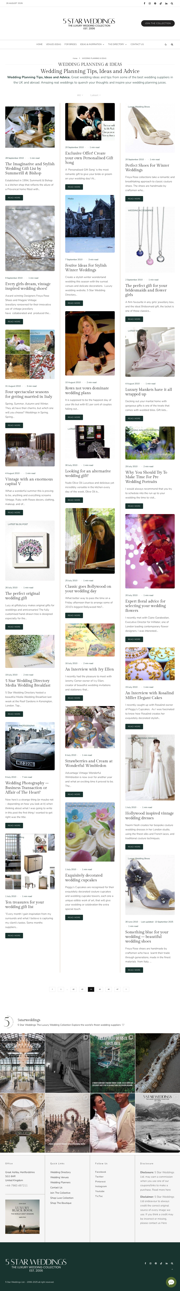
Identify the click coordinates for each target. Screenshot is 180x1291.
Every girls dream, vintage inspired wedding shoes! (28, 286)
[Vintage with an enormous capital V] (30, 449)
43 (82, 989)
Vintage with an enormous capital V (29, 481)
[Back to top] (172, 1269)
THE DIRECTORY (116, 44)
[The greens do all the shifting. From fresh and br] (22, 1063)
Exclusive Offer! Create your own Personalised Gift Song (89, 158)
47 (117, 989)
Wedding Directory (60, 1172)
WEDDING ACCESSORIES (140, 210)
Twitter (99, 1176)
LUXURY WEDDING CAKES (81, 806)
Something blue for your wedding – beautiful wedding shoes (146, 937)
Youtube (100, 1191)
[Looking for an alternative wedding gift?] (90, 441)
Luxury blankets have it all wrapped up (148, 391)
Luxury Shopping (16, 107)
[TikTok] (161, 3)
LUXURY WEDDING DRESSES (142, 738)
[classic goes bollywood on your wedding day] (90, 541)
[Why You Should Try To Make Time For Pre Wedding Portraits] (150, 443)
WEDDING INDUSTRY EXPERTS (83, 315)
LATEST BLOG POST (18, 524)
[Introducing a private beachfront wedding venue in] (67, 1123)
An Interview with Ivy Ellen (89, 669)
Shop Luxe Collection (61, 1198)
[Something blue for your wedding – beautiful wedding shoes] (150, 885)
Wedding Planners (60, 1182)
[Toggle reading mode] (165, 44)
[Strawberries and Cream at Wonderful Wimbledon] (90, 727)
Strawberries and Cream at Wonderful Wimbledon (88, 763)
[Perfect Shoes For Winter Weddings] (150, 127)
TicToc (99, 1196)
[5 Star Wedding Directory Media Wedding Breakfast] (30, 651)
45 (100, 989)
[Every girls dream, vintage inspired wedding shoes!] (30, 238)
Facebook (100, 1172)
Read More (15, 197)
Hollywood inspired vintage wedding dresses (149, 815)
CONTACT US (137, 44)
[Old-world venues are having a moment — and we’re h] (22, 1123)
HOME (39, 44)
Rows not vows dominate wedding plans (87, 390)
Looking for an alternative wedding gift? (88, 473)
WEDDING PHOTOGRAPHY (21, 726)
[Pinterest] (155, 3)
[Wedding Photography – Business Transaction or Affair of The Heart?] (30, 746)
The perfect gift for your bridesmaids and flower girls (146, 290)
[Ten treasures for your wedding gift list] (30, 861)
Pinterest (100, 1181)
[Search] (172, 3)
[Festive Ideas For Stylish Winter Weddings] (90, 224)
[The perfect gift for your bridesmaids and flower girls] (150, 240)
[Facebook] (144, 3)
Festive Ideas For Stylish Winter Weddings (86, 267)
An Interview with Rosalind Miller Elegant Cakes (149, 695)
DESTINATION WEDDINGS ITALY (24, 333)
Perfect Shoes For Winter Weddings (147, 167)
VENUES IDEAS (53, 44)
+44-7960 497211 (16, 1185)
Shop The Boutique (60, 1203)
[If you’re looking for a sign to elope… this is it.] (67, 1063)
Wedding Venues (59, 1177)
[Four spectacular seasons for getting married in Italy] (30, 354)
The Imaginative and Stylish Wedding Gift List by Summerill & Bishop (30, 169)
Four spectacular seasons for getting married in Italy (28, 394)
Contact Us (56, 1187)
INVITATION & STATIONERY (81, 627)
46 (109, 989)
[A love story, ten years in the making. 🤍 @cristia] (112, 1123)
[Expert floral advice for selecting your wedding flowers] (150, 551)
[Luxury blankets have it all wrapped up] (150, 352)
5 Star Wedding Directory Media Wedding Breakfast (27, 683)
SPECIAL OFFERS (76, 107)
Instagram (101, 1186)
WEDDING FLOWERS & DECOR (143, 518)
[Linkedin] (166, 3)
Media (11, 639)
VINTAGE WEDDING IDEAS (21, 437)
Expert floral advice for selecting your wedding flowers (145, 606)
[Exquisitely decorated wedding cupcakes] (90, 832)
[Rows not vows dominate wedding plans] (90, 343)
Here (164, 1223)
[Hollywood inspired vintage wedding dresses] (150, 768)
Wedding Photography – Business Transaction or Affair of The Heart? (27, 788)
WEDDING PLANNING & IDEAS (83, 512)
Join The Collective (60, 1192)
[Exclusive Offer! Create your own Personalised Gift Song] (90, 121)
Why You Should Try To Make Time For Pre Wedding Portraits (146, 477)
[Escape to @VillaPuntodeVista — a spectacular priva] (112, 1063)
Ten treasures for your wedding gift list (24, 904)
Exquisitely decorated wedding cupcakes (83, 877)
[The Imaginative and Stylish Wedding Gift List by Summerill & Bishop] (30, 127)
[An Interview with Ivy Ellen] (90, 639)
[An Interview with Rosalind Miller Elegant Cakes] (150, 663)
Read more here (161, 1189)
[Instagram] (149, 3)
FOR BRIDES (71, 44)
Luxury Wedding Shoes (19, 209)
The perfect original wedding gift (22, 595)
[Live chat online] (171, 1282)
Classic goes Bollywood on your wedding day (88, 588)
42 (73, 989)
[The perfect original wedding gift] (30, 551)
